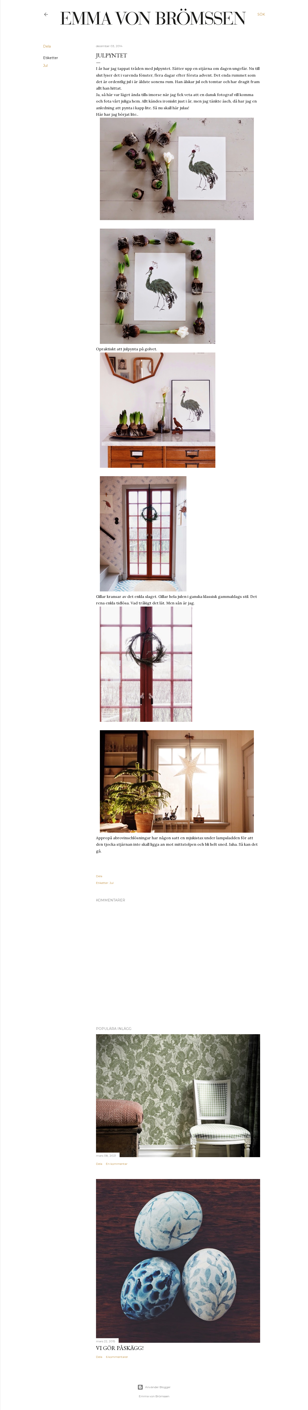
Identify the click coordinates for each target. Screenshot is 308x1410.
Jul (45, 65)
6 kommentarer (117, 1357)
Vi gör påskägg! (120, 1348)
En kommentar (117, 1164)
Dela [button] (47, 46)
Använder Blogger (158, 1387)
